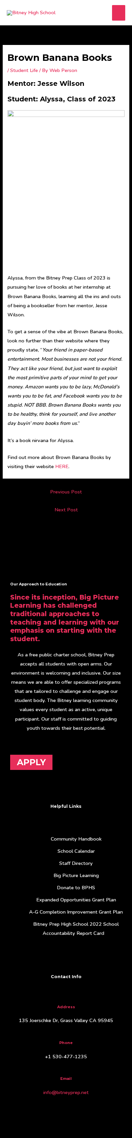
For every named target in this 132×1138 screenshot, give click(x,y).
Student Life (24, 70)
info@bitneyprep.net (66, 1092)
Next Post (66, 509)
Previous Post (66, 491)
